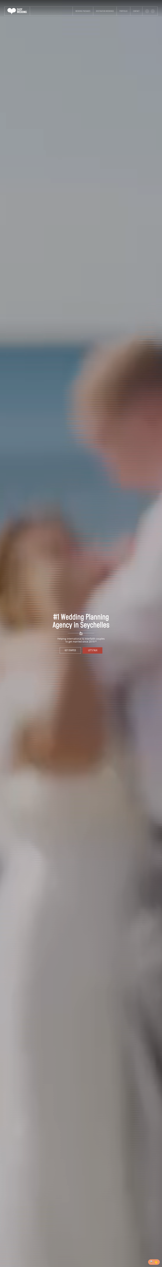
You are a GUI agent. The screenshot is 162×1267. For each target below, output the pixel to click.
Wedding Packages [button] (82, 11)
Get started (70, 650)
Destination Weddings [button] (105, 11)
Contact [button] (136, 11)
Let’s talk (92, 650)
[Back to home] (17, 11)
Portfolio (123, 11)
